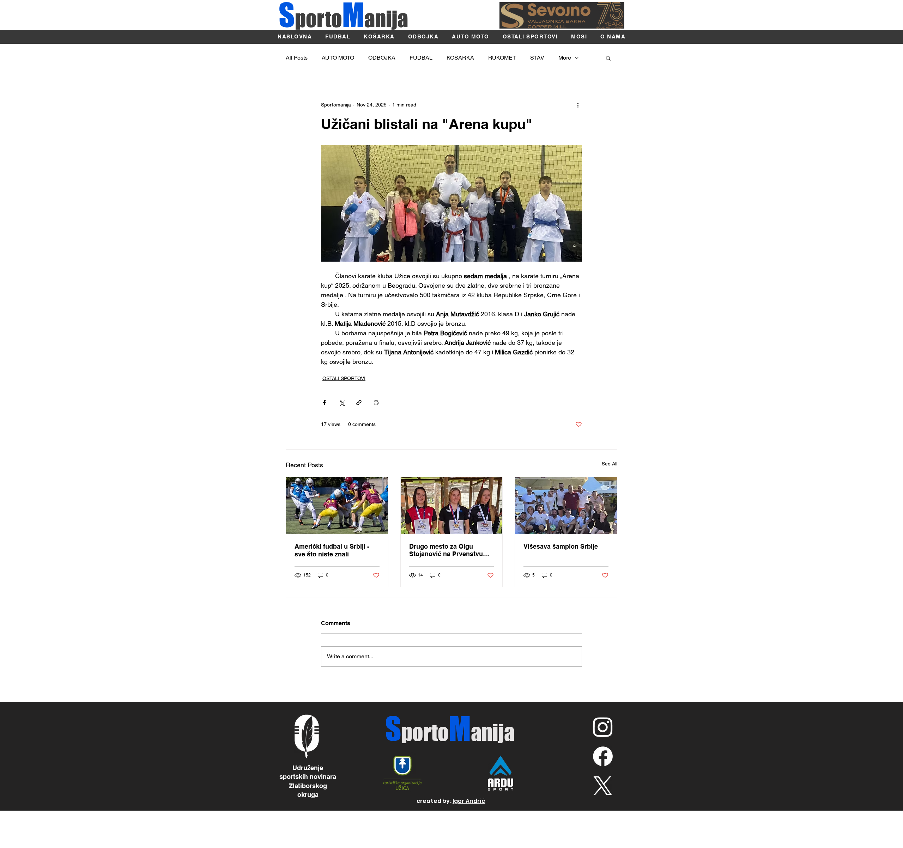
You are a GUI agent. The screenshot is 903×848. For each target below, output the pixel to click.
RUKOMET (502, 57)
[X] (603, 786)
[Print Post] (376, 402)
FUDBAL (421, 57)
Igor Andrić (469, 801)
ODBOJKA (381, 57)
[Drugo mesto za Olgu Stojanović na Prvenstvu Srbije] (452, 505)
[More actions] (578, 104)
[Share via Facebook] (324, 402)
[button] (608, 58)
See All (609, 463)
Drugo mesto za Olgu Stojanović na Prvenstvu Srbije (446, 550)
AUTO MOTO (338, 57)
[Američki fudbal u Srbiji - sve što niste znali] (337, 505)
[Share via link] (359, 402)
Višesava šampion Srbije (560, 546)
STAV (537, 57)
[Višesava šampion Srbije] (566, 505)
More (564, 57)
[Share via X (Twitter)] (341, 402)
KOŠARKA (460, 57)
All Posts (297, 57)
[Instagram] (603, 727)
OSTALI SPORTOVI (343, 378)
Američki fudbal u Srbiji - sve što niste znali (332, 550)
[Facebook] (603, 756)
